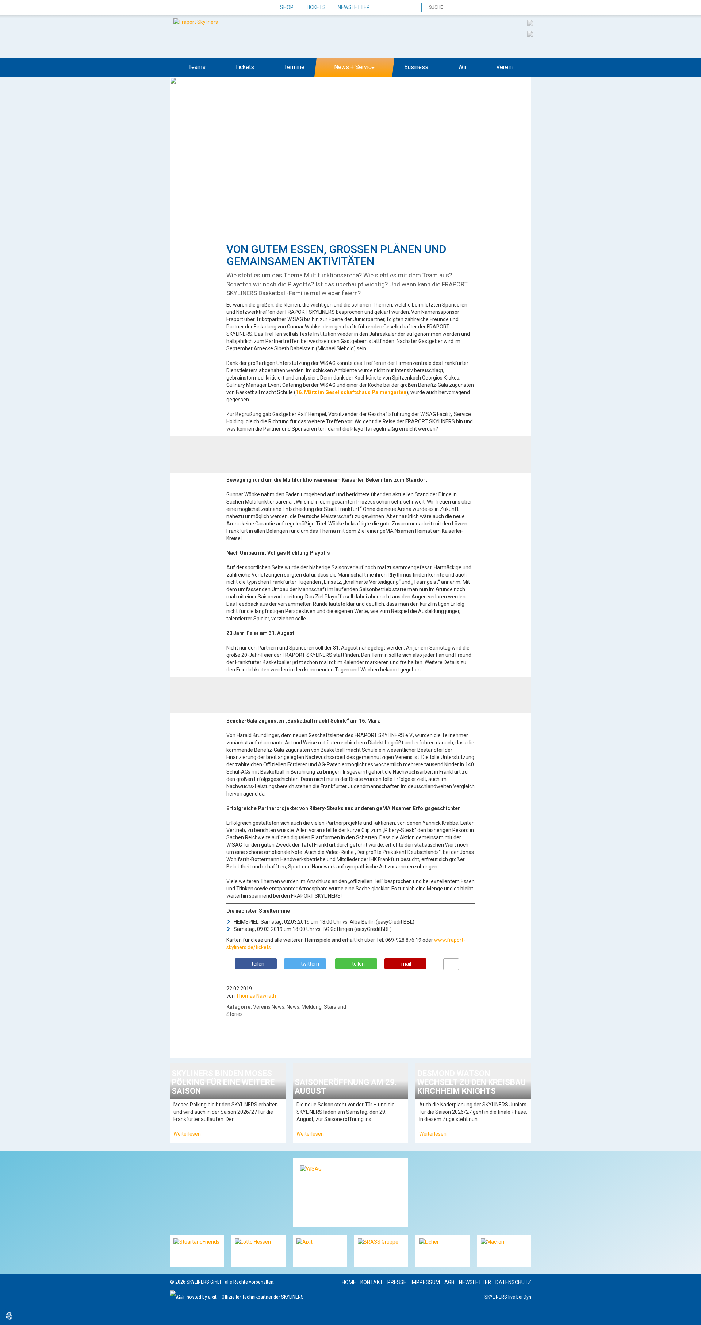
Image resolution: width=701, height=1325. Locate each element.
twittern (310, 964)
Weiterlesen (187, 1134)
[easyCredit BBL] (530, 22)
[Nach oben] (688, 1312)
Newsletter (354, 7)
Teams (197, 66)
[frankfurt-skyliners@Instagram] (201, 7)
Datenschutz (513, 1282)
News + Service (354, 66)
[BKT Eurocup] (530, 33)
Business (416, 66)
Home (349, 1282)
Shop (287, 7)
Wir (462, 66)
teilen (258, 964)
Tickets (316, 7)
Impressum (425, 1282)
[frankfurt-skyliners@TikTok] (189, 7)
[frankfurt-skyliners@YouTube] (214, 7)
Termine (294, 66)
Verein (504, 66)
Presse (396, 1282)
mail (406, 964)
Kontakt (371, 1282)
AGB (449, 1282)
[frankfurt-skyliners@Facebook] (176, 7)
